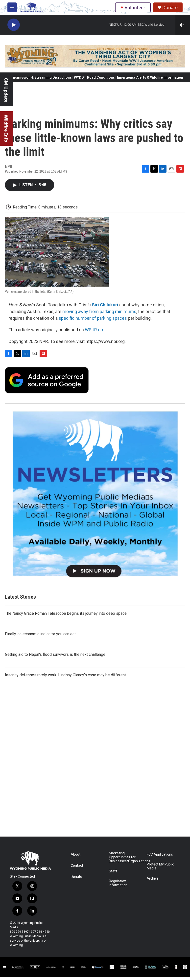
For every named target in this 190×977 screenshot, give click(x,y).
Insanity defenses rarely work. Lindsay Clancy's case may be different (65, 675)
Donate (170, 7)
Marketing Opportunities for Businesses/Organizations (125, 857)
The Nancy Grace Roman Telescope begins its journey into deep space (66, 613)
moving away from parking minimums (99, 311)
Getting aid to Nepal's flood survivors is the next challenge (55, 654)
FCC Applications (160, 854)
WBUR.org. (95, 329)
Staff (113, 871)
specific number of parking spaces (93, 318)
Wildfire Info (6, 128)
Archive (153, 878)
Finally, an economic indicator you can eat (40, 634)
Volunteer (135, 7)
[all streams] (182, 25)
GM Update (6, 90)
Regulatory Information (118, 883)
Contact (77, 865)
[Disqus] (95, 770)
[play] (14, 25)
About (75, 854)
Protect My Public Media (160, 866)
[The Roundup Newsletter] (95, 493)
